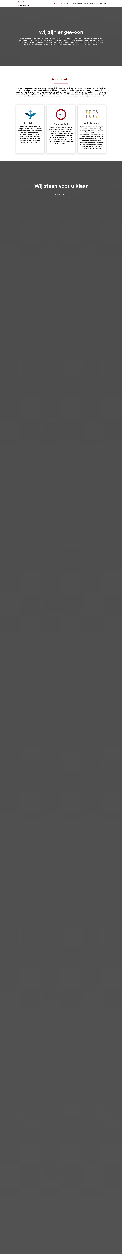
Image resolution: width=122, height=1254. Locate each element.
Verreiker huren (65, 3)
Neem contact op (61, 195)
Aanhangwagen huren (80, 3)
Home (55, 3)
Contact (103, 3)
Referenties (94, 3)
